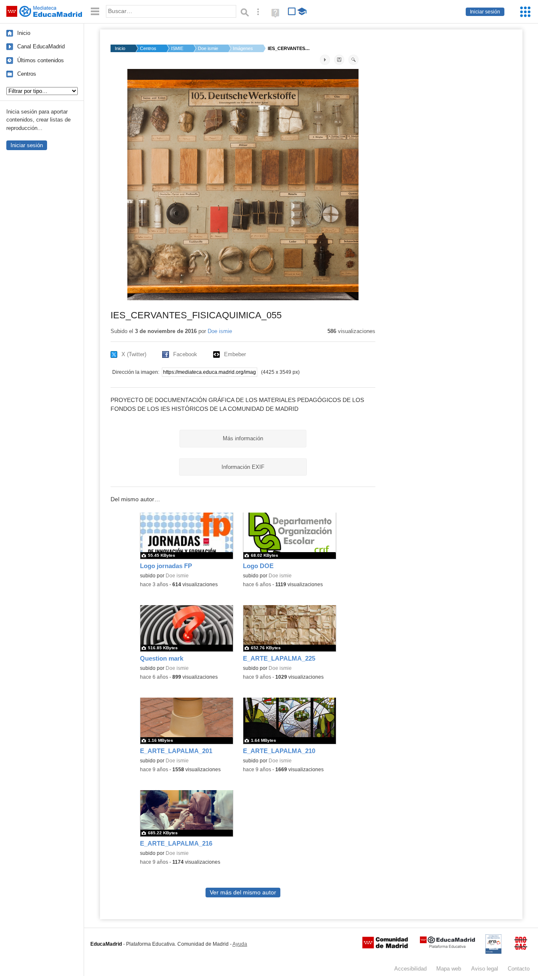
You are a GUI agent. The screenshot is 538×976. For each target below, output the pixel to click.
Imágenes (243, 48)
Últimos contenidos (40, 60)
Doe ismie (208, 48)
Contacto (519, 968)
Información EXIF (243, 467)
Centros (26, 74)
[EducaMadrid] (447, 946)
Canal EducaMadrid (41, 46)
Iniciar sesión (485, 11)
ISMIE (177, 48)
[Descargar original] (339, 60)
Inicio (23, 33)
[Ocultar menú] (95, 11)
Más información (243, 438)
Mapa (448, 968)
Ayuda (239, 944)
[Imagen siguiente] (325, 60)
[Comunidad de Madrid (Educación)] (385, 946)
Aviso (484, 968)
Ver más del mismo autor (243, 892)
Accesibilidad (410, 968)
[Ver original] (353, 60)
